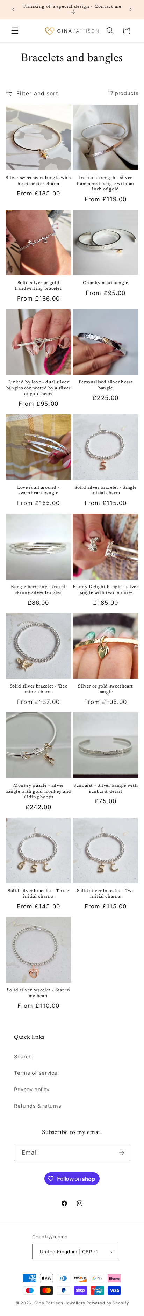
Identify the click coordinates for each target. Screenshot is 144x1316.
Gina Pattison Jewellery (59, 1303)
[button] (15, 31)
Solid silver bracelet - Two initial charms (106, 894)
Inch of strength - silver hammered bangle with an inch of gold (105, 184)
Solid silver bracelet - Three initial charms (38, 894)
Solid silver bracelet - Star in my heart (38, 993)
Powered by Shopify (107, 1303)
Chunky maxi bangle (105, 283)
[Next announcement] (130, 9)
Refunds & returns (38, 1106)
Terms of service (36, 1073)
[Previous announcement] (13, 9)
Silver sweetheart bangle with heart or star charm (38, 181)
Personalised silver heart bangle (106, 385)
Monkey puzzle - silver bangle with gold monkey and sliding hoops (38, 791)
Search (23, 1056)
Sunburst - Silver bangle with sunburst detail (105, 788)
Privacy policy (32, 1089)
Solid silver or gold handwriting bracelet (38, 286)
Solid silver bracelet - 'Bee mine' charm (38, 689)
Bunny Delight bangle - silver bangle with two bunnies (105, 590)
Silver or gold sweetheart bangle (105, 689)
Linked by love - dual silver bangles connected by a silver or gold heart (38, 388)
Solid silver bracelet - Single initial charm (105, 490)
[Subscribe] (122, 1152)
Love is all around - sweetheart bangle (38, 490)
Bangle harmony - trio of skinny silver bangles (38, 590)
